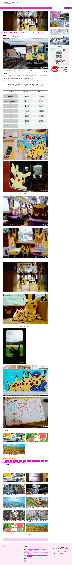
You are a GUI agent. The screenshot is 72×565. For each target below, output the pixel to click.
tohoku (43, 460)
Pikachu (24, 460)
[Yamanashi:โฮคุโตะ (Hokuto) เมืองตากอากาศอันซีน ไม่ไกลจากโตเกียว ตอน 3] (25, 555)
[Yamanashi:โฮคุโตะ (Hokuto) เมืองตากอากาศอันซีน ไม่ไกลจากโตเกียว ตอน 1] (25, 558)
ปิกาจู (46, 460)
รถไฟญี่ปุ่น (5, 462)
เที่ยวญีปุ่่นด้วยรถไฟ (18, 462)
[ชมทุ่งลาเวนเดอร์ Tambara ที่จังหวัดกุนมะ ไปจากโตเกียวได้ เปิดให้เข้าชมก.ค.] (25, 553)
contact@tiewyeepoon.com (60, 555)
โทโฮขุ (24, 462)
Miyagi (20, 460)
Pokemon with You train (36, 460)
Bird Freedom (17, 36)
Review (7, 458)
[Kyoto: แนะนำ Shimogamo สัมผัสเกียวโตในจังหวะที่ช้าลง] (25, 561)
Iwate (11, 460)
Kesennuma (16, 460)
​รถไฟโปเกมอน (10, 462)
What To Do (12, 458)
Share (4, 464)
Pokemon (28, 460)
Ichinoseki (6, 460)
